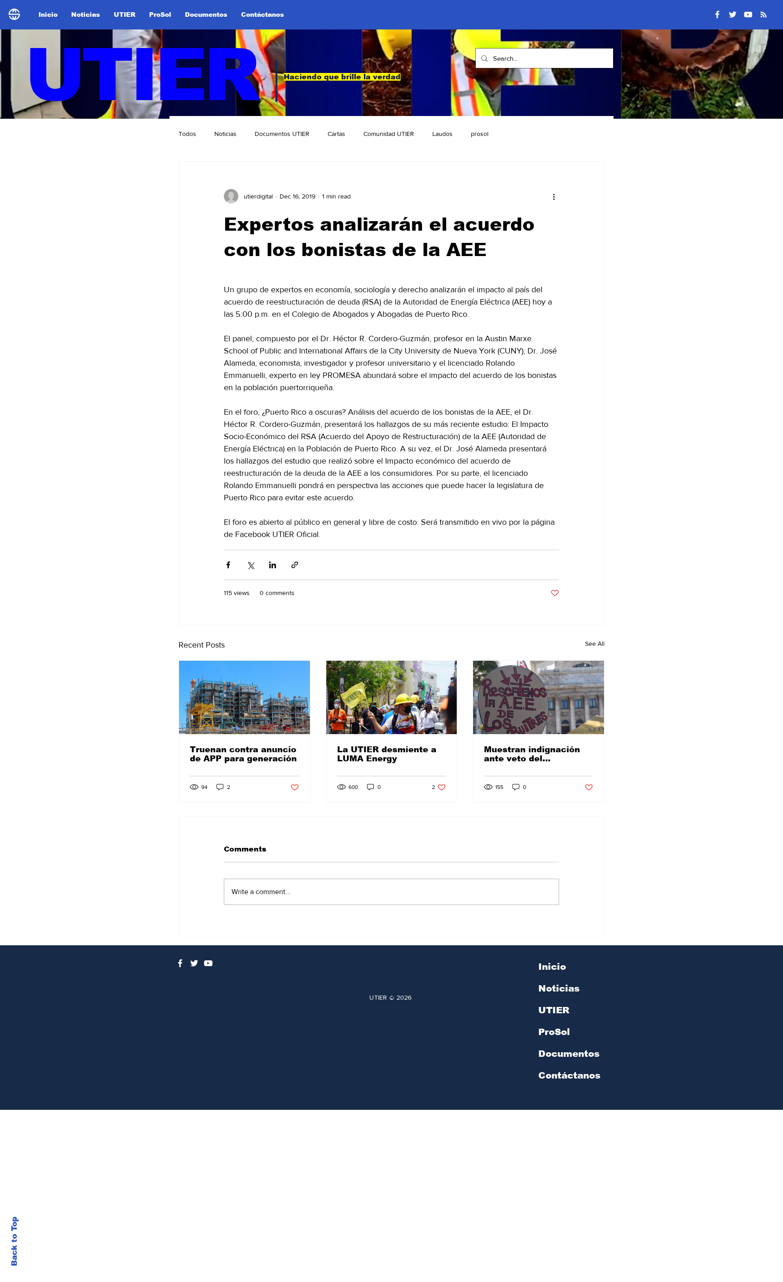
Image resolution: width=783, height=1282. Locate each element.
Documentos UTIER (282, 133)
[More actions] (553, 196)
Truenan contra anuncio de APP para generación (243, 754)
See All (594, 643)
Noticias (225, 133)
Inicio (552, 967)
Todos (187, 133)
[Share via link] (294, 565)
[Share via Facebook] (228, 565)
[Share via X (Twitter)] (250, 565)
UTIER (140, 75)
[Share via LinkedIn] (272, 565)
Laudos (442, 133)
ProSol (554, 1032)
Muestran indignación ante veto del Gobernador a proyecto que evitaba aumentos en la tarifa (535, 754)
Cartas (336, 133)
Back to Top (14, 1241)
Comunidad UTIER (388, 133)
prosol (479, 133)
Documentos (568, 1054)
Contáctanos (569, 1075)
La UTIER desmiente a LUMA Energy (386, 754)
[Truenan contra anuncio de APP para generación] (244, 697)
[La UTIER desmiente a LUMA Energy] (391, 697)
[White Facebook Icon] (180, 963)
